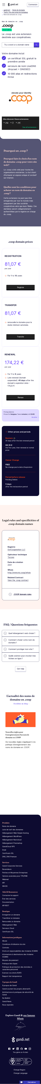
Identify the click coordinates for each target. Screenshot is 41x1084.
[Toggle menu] (3, 4)
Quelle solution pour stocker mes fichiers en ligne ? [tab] (22, 657)
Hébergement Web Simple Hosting (15, 833)
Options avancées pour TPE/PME (15, 876)
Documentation (8, 902)
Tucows (11, 557)
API (3, 883)
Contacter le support (10, 895)
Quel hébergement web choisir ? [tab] (21, 633)
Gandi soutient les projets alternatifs (16, 989)
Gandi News (6, 1001)
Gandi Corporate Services (12, 866)
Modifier (34, 417)
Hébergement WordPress (12, 836)
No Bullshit (6, 998)
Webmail (5, 879)
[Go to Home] (13, 4)
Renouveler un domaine (11, 921)
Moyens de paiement (10, 960)
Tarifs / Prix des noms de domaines (16, 12)
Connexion (32, 4)
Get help (20, 669)
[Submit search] (36, 44)
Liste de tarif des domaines (12, 830)
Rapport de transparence (12, 976)
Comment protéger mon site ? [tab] (20, 649)
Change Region (19, 1070)
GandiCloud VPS (8, 846)
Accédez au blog (20, 704)
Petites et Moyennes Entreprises (15, 873)
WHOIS (5, 886)
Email (4, 850)
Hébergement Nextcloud (11, 840)
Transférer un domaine (11, 918)
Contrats (5, 948)
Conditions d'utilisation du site (13, 944)
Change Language (20, 1073)
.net (18, 122)
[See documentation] (14, 438)
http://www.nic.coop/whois (19, 572)
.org (6, 122)
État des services (9, 899)
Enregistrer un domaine (11, 915)
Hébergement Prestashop (12, 843)
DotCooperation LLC (16, 549)
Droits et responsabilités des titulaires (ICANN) (20, 951)
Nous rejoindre (7, 1005)
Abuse (4, 941)
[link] (9, 1049)
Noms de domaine (18, 10)
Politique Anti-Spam (9, 964)
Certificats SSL (8, 853)
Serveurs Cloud (8, 928)
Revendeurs (7, 869)
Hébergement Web (9, 925)
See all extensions (29, 127)
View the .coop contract (18, 580)
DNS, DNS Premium (9, 857)
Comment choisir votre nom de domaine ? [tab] (21, 641)
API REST (5, 905)
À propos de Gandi (9, 985)
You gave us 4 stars (20, 1052)
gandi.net (7, 10)
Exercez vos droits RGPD (12, 973)
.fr (13, 122)
